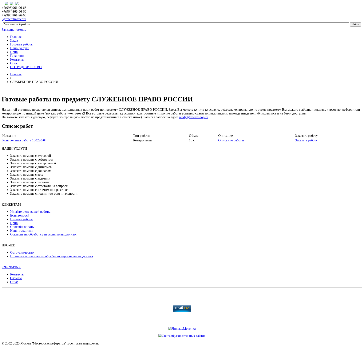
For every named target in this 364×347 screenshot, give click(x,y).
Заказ (14, 40)
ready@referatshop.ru (193, 117)
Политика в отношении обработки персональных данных (51, 256)
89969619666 (11, 267)
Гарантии (17, 55)
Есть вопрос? (19, 215)
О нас (14, 63)
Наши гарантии (21, 230)
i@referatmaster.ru (14, 19)
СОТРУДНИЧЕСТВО (26, 67)
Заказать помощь (14, 29)
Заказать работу (306, 140)
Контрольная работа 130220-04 (24, 140)
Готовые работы (21, 44)
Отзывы (16, 278)
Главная (15, 37)
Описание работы (231, 140)
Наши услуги (19, 48)
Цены (14, 52)
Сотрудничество (22, 252)
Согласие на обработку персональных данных (43, 234)
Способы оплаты (22, 227)
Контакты (17, 59)
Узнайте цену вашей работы (30, 211)
